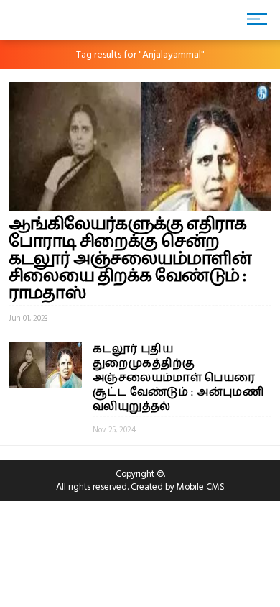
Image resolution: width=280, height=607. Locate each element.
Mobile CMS (201, 486)
